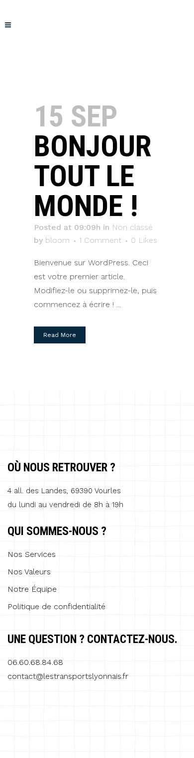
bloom (57, 240)
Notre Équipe (32, 589)
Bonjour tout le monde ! (92, 175)
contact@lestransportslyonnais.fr (67, 676)
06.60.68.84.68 (35, 662)
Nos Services (31, 554)
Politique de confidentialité (56, 606)
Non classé (132, 227)
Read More (59, 334)
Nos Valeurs (29, 571)
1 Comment (100, 240)
